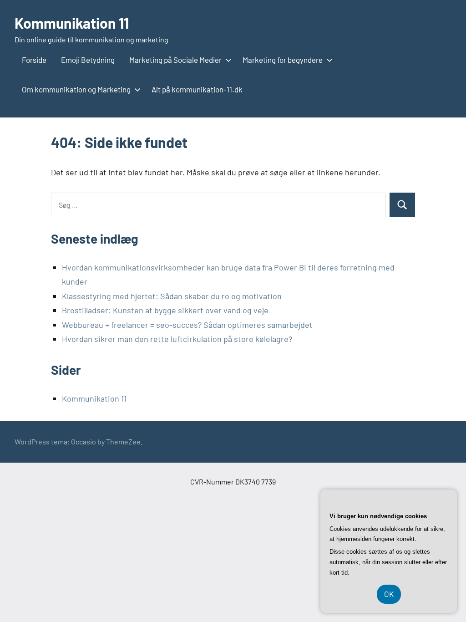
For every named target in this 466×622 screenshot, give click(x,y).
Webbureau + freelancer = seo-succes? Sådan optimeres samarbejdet (187, 325)
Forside (34, 59)
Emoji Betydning (88, 59)
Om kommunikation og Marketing (76, 89)
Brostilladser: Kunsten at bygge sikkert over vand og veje (165, 310)
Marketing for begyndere (283, 59)
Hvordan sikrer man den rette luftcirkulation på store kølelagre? (177, 339)
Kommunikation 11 (72, 22)
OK (389, 593)
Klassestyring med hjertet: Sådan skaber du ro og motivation (172, 296)
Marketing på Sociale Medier (175, 59)
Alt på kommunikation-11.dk (197, 89)
